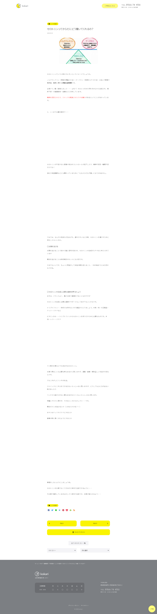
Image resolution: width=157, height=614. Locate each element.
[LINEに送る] (56, 510)
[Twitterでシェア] (52, 510)
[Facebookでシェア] (48, 510)
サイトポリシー (85, 605)
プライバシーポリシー (73, 605)
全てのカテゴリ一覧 (78, 543)
